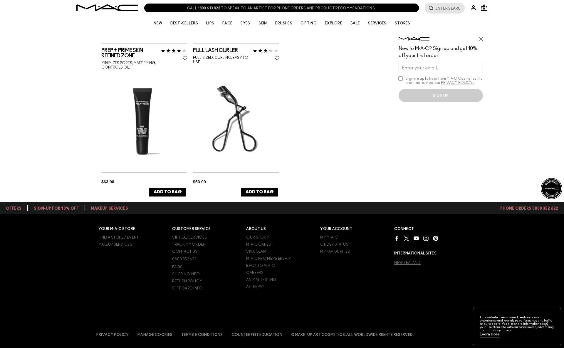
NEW (158, 23)
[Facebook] (397, 238)
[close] (483, 37)
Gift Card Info (187, 288)
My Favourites (335, 251)
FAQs (177, 267)
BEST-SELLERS (184, 23)
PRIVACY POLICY (457, 82)
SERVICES (377, 23)
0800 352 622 (184, 259)
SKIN (262, 23)
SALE (355, 23)
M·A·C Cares (258, 244)
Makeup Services (115, 244)
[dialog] (144, 53)
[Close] (546, 324)
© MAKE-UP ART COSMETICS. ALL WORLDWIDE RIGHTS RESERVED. (352, 335)
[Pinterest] (435, 238)
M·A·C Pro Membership (268, 258)
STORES (402, 23)
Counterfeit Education (257, 335)
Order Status (334, 244)
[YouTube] (416, 238)
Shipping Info (186, 274)
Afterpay (255, 287)
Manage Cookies (154, 335)
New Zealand (407, 262)
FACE (227, 23)
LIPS (210, 23)
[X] (406, 238)
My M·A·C (329, 237)
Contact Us (184, 251)
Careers (254, 272)
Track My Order (188, 244)
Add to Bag (168, 192)
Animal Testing (261, 280)
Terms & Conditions (202, 335)
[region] (517, 326)
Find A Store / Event (118, 237)
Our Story (257, 237)
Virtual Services (189, 237)
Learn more (490, 334)
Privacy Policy (112, 335)
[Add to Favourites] (185, 57)
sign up (440, 95)
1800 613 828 (209, 8)
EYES (245, 23)
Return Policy (187, 281)
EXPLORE (333, 23)
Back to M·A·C (260, 265)
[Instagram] (426, 238)
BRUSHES (283, 23)
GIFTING (309, 23)
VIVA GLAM (256, 251)
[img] (142, 121)
